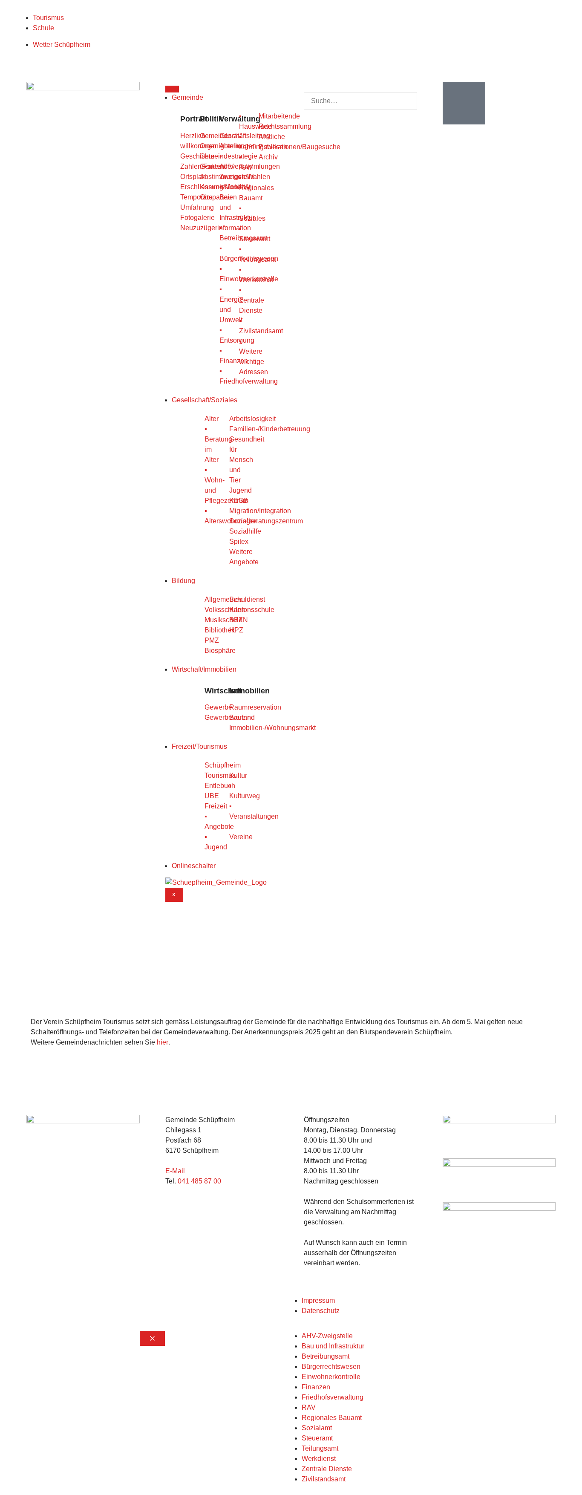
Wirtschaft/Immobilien (204, 669)
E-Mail (175, 1171)
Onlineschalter (194, 865)
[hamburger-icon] (172, 89)
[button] (360, 87)
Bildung (183, 580)
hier (162, 1042)
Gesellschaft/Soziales (204, 400)
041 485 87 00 (199, 1181)
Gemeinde (187, 97)
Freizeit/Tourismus (199, 746)
